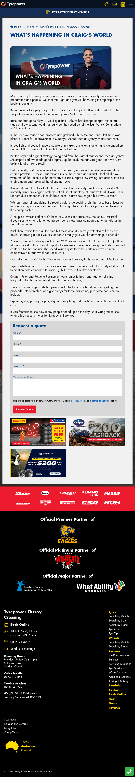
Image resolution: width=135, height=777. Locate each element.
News (113, 703)
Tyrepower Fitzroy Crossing (70, 12)
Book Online (117, 694)
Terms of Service (100, 400)
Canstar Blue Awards (15, 724)
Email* (17, 355)
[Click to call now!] (106, 4)
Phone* (17, 344)
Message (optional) (23, 377)
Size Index (10, 719)
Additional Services (120, 677)
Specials (114, 685)
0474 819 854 (13, 677)
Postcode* (18, 366)
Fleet (112, 699)
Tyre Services (116, 668)
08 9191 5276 (20, 642)
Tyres (112, 612)
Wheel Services (117, 672)
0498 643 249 (13, 687)
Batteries (113, 659)
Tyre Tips (114, 633)
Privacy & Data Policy (23, 771)
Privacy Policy (78, 400)
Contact (114, 690)
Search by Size (117, 620)
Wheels (114, 638)
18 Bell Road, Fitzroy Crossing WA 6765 (24, 633)
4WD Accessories (119, 655)
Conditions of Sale (43, 771)
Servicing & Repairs (120, 664)
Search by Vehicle (119, 616)
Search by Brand (118, 625)
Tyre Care (114, 629)
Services (114, 651)
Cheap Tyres (11, 732)
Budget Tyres (11, 728)
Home (17, 26)
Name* (17, 333)
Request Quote (24, 409)
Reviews (114, 708)
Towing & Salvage (119, 681)
